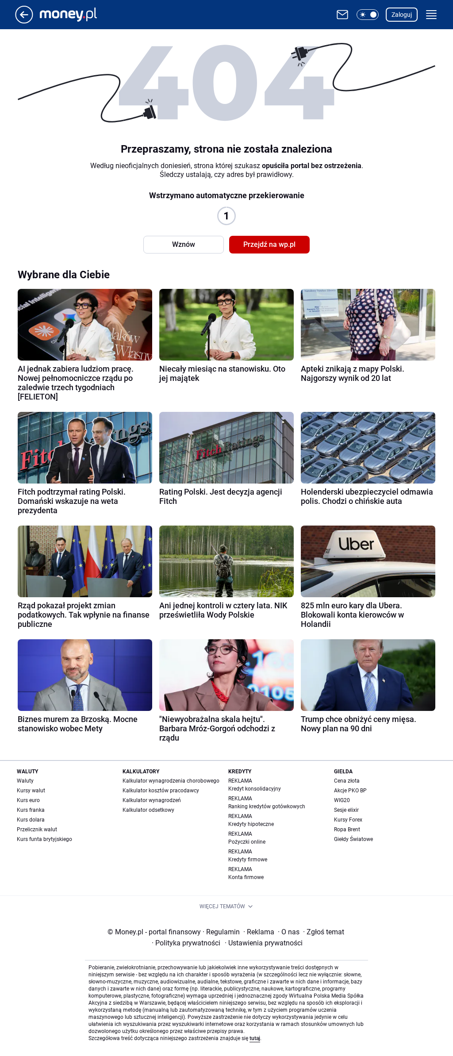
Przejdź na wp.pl (269, 244)
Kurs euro (28, 800)
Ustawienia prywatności (264, 943)
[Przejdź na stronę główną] (24, 21)
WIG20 (342, 800)
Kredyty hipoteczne (251, 824)
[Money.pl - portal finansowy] (75, 15)
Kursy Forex (348, 820)
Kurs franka (31, 810)
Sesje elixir (346, 810)
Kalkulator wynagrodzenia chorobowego (171, 781)
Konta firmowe (246, 877)
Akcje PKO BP (350, 790)
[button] (368, 14)
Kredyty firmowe (247, 859)
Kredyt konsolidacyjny (254, 789)
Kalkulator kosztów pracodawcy (161, 790)
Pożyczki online (246, 842)
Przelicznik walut (37, 829)
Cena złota (347, 781)
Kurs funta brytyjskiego (44, 839)
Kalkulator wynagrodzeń (152, 800)
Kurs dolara (31, 820)
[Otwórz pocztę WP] (342, 15)
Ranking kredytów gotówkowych (266, 806)
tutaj (255, 1038)
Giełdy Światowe (353, 839)
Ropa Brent (347, 829)
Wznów (183, 244)
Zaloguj (402, 14)
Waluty (25, 781)
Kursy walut (31, 790)
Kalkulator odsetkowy (148, 810)
